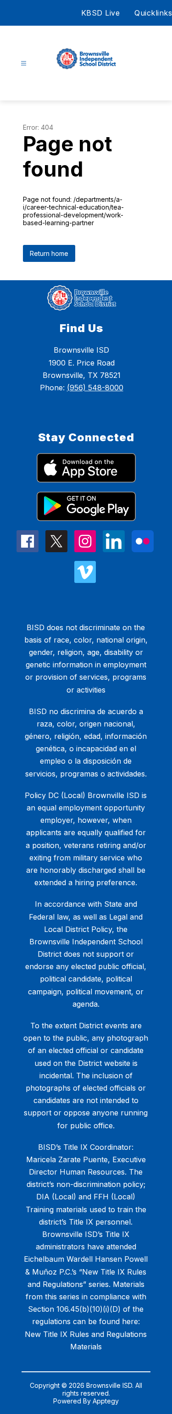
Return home (49, 253)
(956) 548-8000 (95, 387)
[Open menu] (23, 63)
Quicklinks (153, 12)
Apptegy (106, 1401)
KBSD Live (100, 12)
